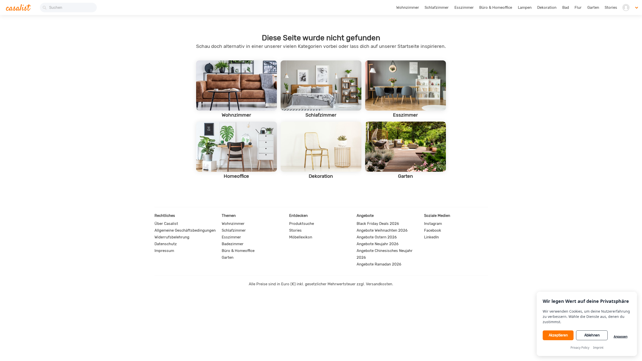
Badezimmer (233, 244)
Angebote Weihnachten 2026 (382, 230)
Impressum (164, 250)
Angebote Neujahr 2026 (377, 244)
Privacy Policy (580, 347)
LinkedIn (431, 237)
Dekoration (546, 7)
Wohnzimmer (407, 7)
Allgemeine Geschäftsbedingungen (185, 230)
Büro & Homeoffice (495, 7)
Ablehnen (592, 335)
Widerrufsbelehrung (171, 237)
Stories (611, 7)
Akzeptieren (558, 335)
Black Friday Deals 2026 (378, 223)
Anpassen (620, 336)
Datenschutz (165, 244)
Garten (593, 7)
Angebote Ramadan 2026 (379, 264)
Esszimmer (464, 7)
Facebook (432, 230)
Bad (565, 7)
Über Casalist (166, 223)
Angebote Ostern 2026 (377, 237)
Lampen (525, 7)
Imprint (598, 347)
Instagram (433, 223)
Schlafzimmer (437, 7)
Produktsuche (301, 223)
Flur (578, 7)
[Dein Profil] (626, 7)
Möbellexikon (300, 237)
